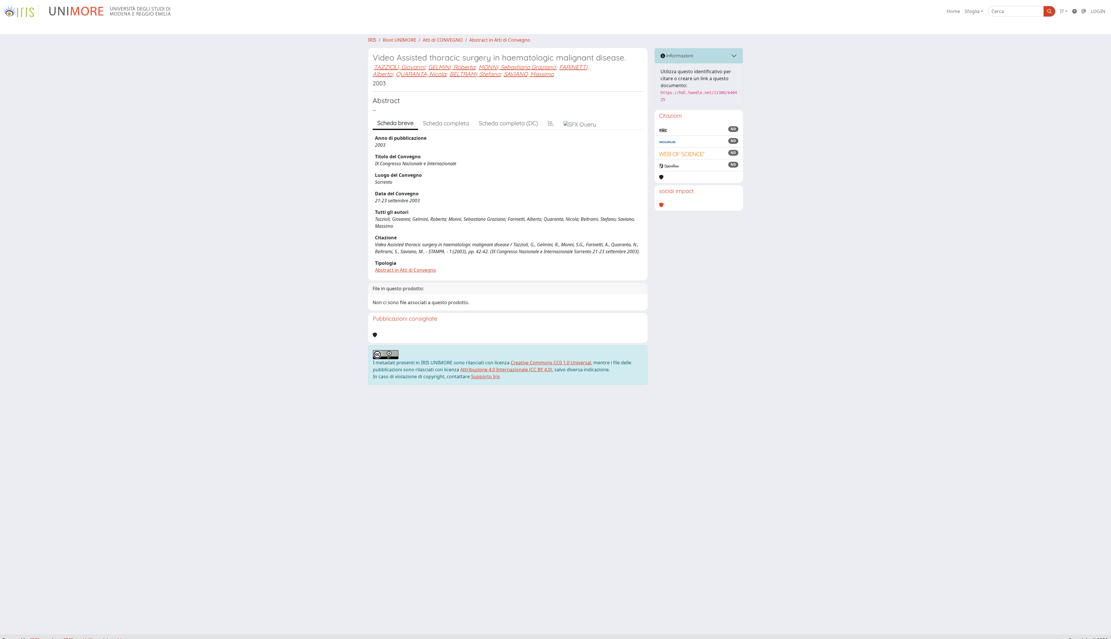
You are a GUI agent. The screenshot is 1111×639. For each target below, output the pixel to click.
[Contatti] (1083, 11)
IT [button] (1062, 11)
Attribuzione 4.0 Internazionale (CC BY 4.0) (506, 369)
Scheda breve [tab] (395, 122)
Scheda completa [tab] (446, 123)
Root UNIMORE (399, 40)
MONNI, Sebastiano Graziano (517, 67)
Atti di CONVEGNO (443, 40)
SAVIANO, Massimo (529, 74)
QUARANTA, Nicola (421, 74)
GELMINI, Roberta (451, 67)
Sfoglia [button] (972, 11)
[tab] (551, 123)
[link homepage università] (110, 11)
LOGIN (1098, 11)
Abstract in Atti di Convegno (499, 40)
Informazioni (679, 55)
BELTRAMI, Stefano (475, 74)
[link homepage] (21, 11)
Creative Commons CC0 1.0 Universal (551, 362)
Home (953, 11)
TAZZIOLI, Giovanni (399, 67)
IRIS (372, 40)
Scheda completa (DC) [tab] (508, 123)
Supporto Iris (485, 376)
